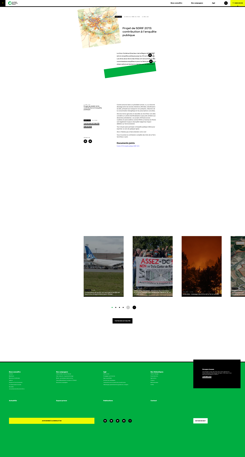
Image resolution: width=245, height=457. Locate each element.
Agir (213, 3)
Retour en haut (200, 421)
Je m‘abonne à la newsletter (52, 420)
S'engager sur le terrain (109, 376)
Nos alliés (11, 386)
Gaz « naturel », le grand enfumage (64, 376)
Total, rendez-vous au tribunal (63, 373)
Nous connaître (176, 3)
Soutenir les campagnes (109, 380)
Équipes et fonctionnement (15, 382)
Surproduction (154, 376)
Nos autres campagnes (62, 382)
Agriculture (153, 378)
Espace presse (61, 401)
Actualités (13, 401)
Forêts (152, 384)
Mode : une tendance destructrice (64, 378)
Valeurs (11, 380)
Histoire (11, 373)
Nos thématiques (157, 372)
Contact (154, 401)
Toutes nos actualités (122, 321)
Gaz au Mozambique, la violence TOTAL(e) (66, 380)
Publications (108, 401)
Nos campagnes (197, 3)
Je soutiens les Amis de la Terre (16, 388)
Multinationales (154, 382)
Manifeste (11, 376)
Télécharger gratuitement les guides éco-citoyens (115, 384)
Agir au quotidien (107, 378)
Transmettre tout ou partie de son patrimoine (114, 382)
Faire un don (106, 373)
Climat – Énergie (154, 373)
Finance (152, 380)
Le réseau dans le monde (15, 384)
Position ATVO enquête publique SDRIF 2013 (128, 146)
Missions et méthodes (14, 378)
